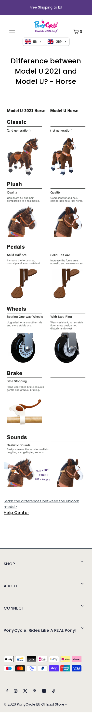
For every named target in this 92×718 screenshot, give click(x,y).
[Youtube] (44, 691)
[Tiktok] (53, 691)
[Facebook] (7, 691)
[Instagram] (15, 691)
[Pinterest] (34, 691)
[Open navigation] (12, 32)
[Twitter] (25, 691)
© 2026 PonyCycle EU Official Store (34, 704)
